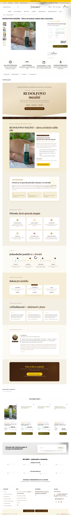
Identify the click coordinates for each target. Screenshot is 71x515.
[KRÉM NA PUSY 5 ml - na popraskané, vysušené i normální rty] (60, 412)
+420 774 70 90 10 (54, 2)
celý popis (57, 25)
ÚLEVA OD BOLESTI (42, 11)
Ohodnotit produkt (50, 21)
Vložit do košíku (60, 46)
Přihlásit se (61, 447)
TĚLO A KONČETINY (17, 11)
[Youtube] (61, 502)
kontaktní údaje (7, 503)
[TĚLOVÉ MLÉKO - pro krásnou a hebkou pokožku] (44, 412)
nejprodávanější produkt (21, 498)
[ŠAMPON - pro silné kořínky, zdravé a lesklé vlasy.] (27, 412)
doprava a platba (7, 498)
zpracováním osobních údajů (49, 450)
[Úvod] (35, 7)
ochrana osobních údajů (8, 501)
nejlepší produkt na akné (21, 500)
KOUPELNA (34, 11)
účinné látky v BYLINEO (21, 495)
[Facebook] (56, 502)
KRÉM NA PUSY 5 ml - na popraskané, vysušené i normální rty (60, 424)
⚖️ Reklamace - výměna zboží (41, 510)
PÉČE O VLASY (26, 11)
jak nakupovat (6, 496)
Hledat (18, 7)
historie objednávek (8, 505)
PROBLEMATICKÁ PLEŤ (52, 11)
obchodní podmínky (8, 494)
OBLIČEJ (9, 11)
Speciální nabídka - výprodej (35, 0)
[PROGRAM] (26, 491)
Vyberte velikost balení (10, 433)
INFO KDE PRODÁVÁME (21, 491)
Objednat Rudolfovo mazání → (43, 164)
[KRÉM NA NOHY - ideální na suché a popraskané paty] (10, 412)
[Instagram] (58, 502)
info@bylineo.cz (60, 498)
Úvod (4, 14)
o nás (5, 491)
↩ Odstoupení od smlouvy (28, 510)
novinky (18, 502)
